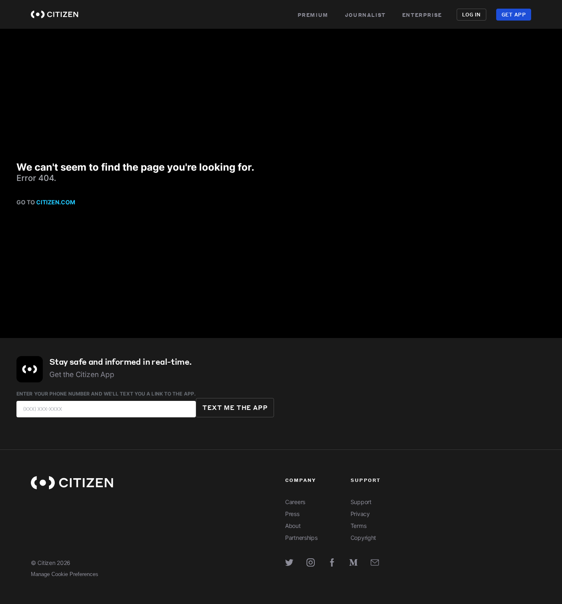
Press (292, 513)
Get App (514, 15)
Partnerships (301, 537)
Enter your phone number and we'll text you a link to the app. (106, 394)
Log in (471, 15)
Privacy (360, 513)
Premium (312, 14)
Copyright (363, 537)
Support (361, 501)
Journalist (365, 14)
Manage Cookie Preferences (64, 574)
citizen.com (55, 202)
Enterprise (422, 14)
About (293, 525)
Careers (295, 501)
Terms (359, 525)
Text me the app (234, 407)
